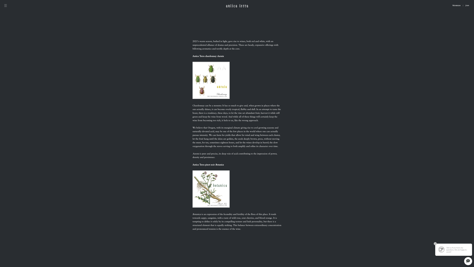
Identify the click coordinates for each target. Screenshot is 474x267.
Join (467, 5)
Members (456, 5)
